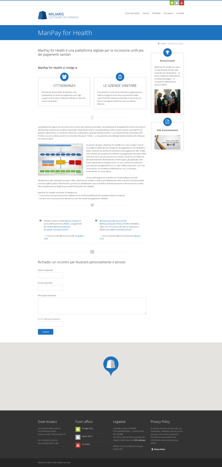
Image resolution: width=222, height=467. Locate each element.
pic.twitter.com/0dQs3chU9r (119, 229)
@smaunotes (106, 220)
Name (45, 270)
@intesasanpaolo (62, 226)
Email (45, 282)
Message (47, 295)
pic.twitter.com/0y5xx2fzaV (56, 229)
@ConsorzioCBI (119, 220)
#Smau (119, 223)
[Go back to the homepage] (59, 15)
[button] (111, 366)
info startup (139, 440)
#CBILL (67, 223)
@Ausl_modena (72, 220)
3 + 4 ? (49, 319)
